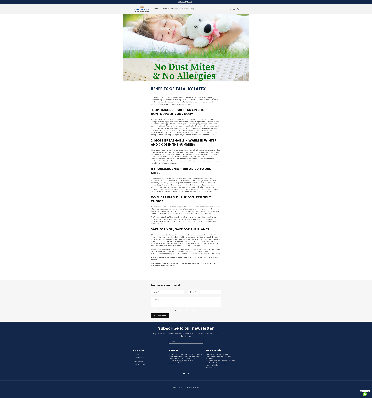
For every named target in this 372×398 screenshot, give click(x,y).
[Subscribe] (201, 341)
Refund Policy (138, 358)
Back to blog (187, 273)
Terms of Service (139, 365)
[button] (157, 9)
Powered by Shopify (193, 387)
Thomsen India (182, 387)
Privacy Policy (138, 354)
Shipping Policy (138, 361)
